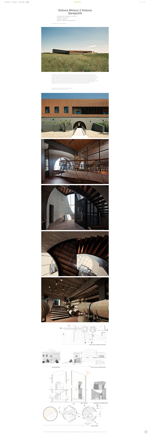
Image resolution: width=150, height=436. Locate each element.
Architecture (8, 2)
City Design (22, 2)
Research (14, 2)
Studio (27, 2)
